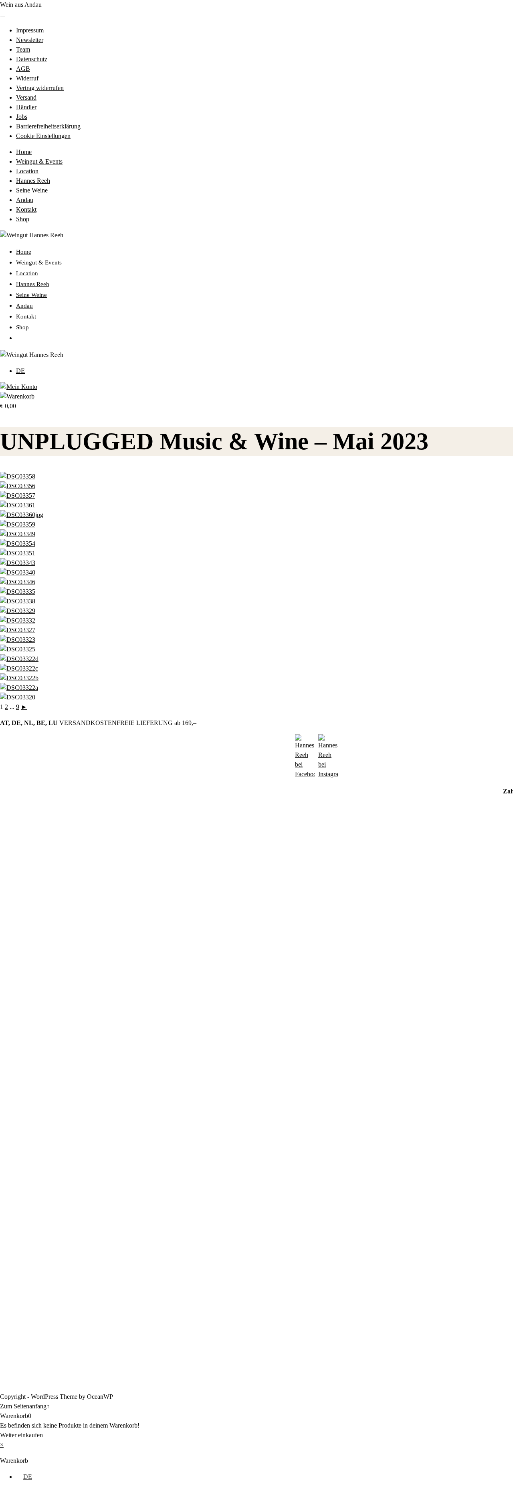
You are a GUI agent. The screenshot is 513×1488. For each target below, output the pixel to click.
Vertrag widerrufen (40, 87)
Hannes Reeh (33, 180)
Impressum (30, 30)
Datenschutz (31, 59)
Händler (26, 107)
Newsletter (29, 39)
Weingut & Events (39, 161)
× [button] (2, 1444)
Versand (26, 97)
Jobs (21, 116)
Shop (22, 219)
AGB (23, 68)
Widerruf (27, 78)
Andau (24, 199)
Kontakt (26, 209)
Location (27, 171)
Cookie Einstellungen (43, 135)
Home (24, 151)
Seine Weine (32, 190)
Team (23, 49)
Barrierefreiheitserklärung (48, 126)
